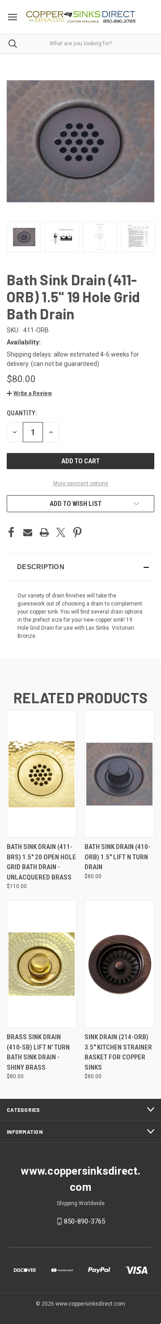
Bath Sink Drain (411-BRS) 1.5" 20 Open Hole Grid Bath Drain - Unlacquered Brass (41, 862)
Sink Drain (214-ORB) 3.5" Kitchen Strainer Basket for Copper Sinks (118, 1052)
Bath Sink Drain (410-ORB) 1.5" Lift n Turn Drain (117, 857)
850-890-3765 (84, 1221)
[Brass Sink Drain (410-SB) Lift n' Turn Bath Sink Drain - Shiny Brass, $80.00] (41, 964)
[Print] (44, 532)
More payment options (80, 483)
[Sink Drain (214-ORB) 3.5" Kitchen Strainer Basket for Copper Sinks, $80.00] (119, 964)
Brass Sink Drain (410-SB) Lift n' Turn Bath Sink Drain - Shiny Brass (38, 1052)
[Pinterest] (77, 532)
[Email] (27, 532)
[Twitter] (60, 532)
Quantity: (22, 413)
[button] (29, 393)
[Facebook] (11, 532)
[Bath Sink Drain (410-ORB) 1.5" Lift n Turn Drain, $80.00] (119, 774)
